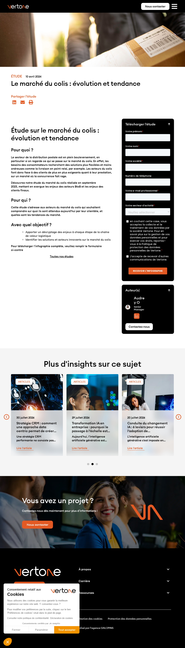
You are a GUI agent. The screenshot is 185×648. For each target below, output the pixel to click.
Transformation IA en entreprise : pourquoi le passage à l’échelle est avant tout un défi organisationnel (34, 431)
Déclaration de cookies (61, 618)
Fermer (16, 629)
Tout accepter (66, 629)
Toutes (61, 256)
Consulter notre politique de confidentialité (28, 618)
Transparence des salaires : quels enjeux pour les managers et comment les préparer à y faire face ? (147, 429)
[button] (7, 642)
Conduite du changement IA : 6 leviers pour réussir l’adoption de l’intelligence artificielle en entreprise (92, 431)
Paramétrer (41, 629)
